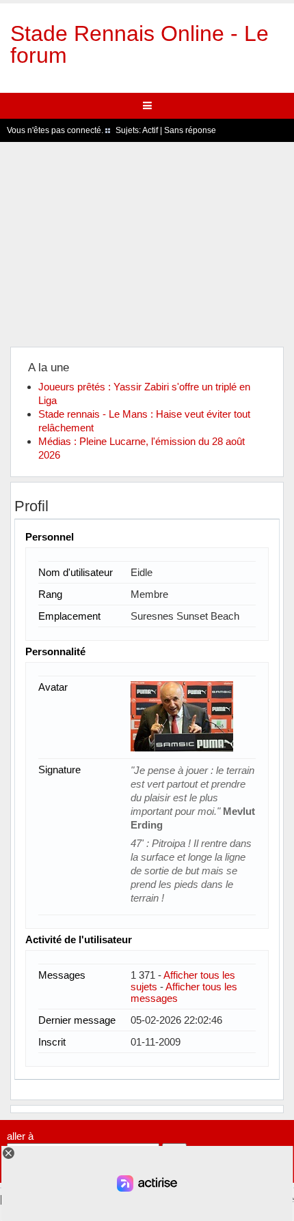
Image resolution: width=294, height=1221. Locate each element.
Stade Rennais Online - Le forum (139, 44)
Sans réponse (190, 130)
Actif (150, 130)
